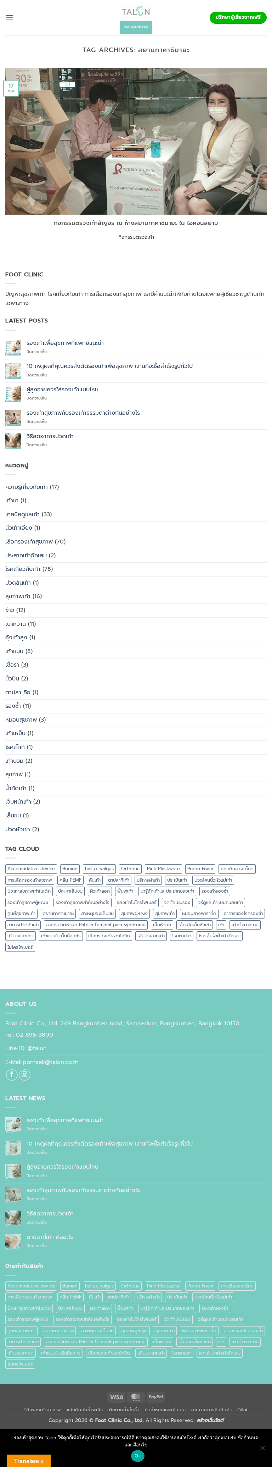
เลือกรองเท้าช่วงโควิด (109, 935)
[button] (9, 17)
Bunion (70, 868)
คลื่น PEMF (70, 880)
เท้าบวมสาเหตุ (20, 935)
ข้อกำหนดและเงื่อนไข (165, 1410)
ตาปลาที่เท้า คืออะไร (50, 1237)
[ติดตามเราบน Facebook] (12, 1075)
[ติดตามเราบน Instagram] (24, 1075)
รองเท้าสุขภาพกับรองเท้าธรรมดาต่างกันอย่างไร (83, 413)
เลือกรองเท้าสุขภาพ (29, 541)
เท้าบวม (14, 761)
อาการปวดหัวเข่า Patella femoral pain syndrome (96, 924)
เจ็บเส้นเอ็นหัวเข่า (194, 924)
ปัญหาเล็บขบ (70, 891)
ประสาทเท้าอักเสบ (26, 555)
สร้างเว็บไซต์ (210, 1420)
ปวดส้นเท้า (18, 583)
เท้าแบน (14, 651)
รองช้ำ (13, 706)
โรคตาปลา (181, 935)
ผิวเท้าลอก (100, 891)
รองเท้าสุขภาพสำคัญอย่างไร (82, 902)
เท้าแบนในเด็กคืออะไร (61, 935)
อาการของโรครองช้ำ (243, 913)
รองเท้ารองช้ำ (215, 891)
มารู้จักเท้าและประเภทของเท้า (167, 891)
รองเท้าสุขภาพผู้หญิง (27, 902)
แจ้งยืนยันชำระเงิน (85, 1410)
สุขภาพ (14, 774)
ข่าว (9, 610)
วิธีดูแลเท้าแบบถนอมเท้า (220, 902)
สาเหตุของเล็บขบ (97, 913)
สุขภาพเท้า (17, 596)
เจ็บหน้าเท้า (18, 802)
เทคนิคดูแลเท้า (22, 514)
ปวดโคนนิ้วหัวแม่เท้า (213, 880)
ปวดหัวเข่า (17, 829)
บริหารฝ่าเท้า (148, 880)
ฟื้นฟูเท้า (125, 891)
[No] (262, 1450)
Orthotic (130, 868)
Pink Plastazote (163, 868)
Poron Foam (200, 868)
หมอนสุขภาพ (21, 720)
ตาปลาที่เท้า (118, 880)
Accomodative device (31, 868)
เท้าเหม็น (15, 733)
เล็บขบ (13, 815)
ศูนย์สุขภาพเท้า (21, 913)
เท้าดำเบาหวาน (245, 924)
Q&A (242, 1410)
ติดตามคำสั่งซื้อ (124, 1410)
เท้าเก (11, 500)
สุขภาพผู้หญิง (134, 913)
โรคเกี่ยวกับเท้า (22, 569)
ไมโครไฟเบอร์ (20, 947)
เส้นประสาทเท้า (151, 935)
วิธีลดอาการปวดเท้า (50, 436)
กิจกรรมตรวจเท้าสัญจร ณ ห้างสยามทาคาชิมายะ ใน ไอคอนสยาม (136, 223)
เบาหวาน (15, 624)
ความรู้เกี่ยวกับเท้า (26, 487)
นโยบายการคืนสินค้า (211, 1410)
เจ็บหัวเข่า (162, 924)
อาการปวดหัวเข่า (23, 924)
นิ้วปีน (12, 678)
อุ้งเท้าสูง (16, 637)
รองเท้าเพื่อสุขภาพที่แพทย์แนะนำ (65, 343)
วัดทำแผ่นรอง (177, 902)
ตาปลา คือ (17, 692)
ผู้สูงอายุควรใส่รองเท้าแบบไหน (62, 389)
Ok (138, 1455)
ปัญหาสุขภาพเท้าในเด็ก (29, 891)
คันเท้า (95, 880)
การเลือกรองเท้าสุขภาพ (29, 880)
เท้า (221, 924)
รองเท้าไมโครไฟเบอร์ (137, 902)
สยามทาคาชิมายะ (58, 913)
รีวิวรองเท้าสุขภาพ (43, 1410)
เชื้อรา (12, 665)
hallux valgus (99, 868)
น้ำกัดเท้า (16, 788)
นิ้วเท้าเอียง (18, 528)
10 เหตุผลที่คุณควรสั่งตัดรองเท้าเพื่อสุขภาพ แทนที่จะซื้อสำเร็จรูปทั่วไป (110, 366)
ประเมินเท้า (177, 880)
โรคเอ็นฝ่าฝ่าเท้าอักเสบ (219, 935)
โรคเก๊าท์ (15, 747)
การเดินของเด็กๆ (237, 868)
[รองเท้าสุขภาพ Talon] (136, 17)
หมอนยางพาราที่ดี (199, 913)
